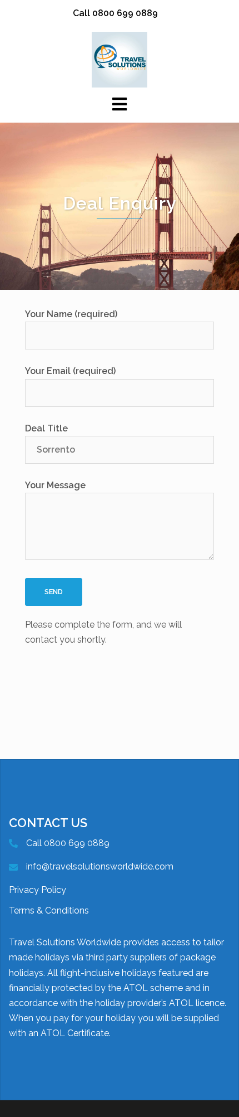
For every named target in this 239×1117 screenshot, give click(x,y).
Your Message (55, 485)
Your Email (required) (70, 371)
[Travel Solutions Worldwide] (119, 59)
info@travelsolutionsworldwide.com (99, 866)
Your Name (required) (71, 314)
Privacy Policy (37, 890)
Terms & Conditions (49, 910)
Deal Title (46, 428)
